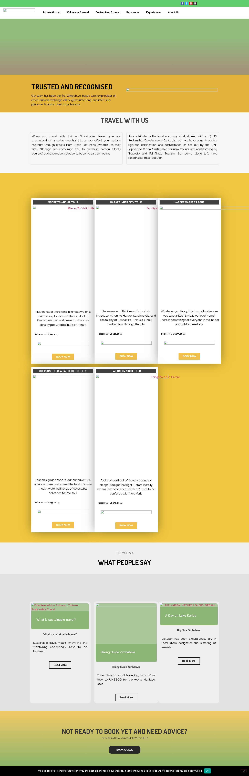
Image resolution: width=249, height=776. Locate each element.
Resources (132, 12)
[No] (243, 770)
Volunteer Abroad (78, 12)
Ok (207, 770)
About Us (173, 12)
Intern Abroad (51, 12)
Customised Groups (108, 12)
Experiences (153, 12)
